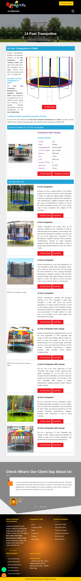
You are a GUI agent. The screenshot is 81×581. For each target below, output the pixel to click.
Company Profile (66, 3)
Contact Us (34, 533)
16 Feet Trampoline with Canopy (51, 428)
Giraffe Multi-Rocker (13, 561)
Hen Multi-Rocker (12, 567)
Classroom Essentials (61, 533)
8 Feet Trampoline (45, 222)
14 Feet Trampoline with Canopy (51, 364)
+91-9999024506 (13, 11)
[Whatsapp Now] (3, 569)
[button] (36, 507)
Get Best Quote (45, 174)
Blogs (33, 530)
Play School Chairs (61, 530)
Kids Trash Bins (60, 539)
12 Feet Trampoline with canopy (50, 329)
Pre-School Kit (59, 536)
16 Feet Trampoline (45, 397)
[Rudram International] (22, 4)
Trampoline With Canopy (49, 133)
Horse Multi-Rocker (13, 558)
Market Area (35, 539)
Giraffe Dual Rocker (13, 573)
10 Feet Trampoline (45, 260)
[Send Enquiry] (3, 575)
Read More (57, 215)
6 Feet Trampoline (45, 187)
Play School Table (60, 524)
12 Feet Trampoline (45, 293)
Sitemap (33, 536)
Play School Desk (60, 527)
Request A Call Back (61, 174)
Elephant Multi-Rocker (14, 564)
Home (33, 524)
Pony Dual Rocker (13, 570)
